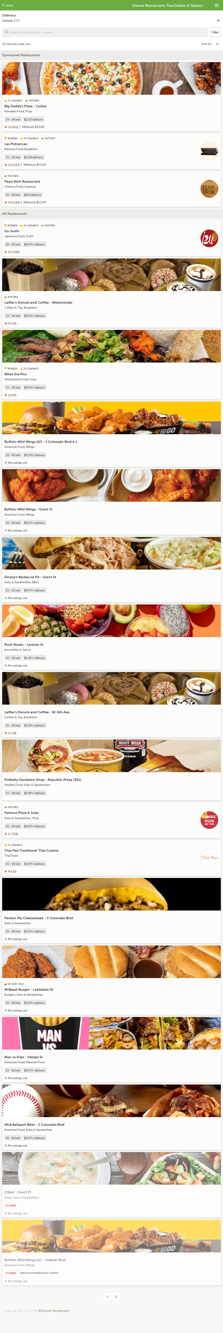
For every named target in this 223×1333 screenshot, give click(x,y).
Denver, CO (25, 1310)
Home (8, 1310)
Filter (215, 32)
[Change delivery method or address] (218, 19)
